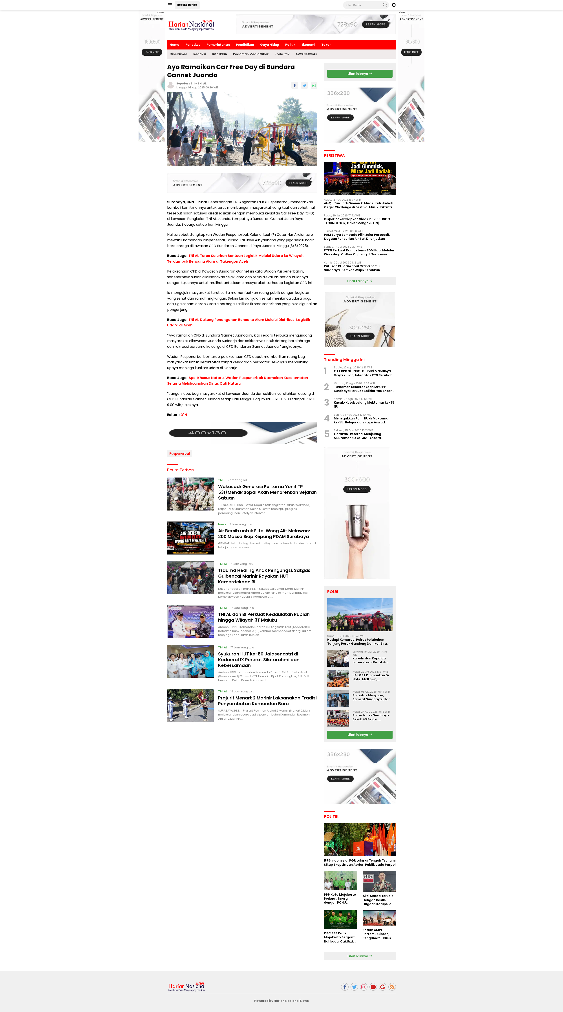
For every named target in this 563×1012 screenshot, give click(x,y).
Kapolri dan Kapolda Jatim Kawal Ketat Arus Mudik (371, 660)
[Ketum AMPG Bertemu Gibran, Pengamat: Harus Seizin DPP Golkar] (379, 918)
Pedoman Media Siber (251, 54)
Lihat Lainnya (358, 281)
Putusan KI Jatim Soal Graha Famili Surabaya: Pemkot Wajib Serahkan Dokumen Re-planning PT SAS (352, 268)
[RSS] (392, 987)
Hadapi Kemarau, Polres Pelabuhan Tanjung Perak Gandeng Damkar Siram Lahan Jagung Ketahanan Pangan (358, 642)
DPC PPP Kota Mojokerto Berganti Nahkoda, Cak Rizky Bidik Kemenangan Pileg (340, 937)
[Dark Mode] (393, 5)
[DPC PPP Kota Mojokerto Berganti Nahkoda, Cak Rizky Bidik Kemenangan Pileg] (340, 919)
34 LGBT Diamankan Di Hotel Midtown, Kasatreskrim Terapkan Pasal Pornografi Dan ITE (372, 677)
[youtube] (373, 987)
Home (174, 44)
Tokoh (326, 44)
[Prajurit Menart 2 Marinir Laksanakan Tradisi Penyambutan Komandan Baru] (190, 705)
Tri (192, 83)
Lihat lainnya (358, 73)
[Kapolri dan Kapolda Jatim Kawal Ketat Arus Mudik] (338, 658)
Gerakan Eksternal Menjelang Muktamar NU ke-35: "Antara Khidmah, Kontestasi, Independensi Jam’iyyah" (362, 436)
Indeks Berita (187, 5)
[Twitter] (354, 987)
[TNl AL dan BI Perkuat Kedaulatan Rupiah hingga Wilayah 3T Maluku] (190, 621)
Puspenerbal (179, 453)
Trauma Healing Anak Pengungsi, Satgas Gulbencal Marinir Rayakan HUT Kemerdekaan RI (264, 576)
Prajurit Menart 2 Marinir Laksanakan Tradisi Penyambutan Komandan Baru (267, 701)
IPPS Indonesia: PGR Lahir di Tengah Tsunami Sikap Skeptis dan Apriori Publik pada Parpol (360, 862)
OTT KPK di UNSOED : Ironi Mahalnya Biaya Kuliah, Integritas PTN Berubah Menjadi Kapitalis (363, 373)
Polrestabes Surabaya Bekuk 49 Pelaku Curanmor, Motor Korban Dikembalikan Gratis (371, 717)
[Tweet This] (304, 85)
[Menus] (169, 5)
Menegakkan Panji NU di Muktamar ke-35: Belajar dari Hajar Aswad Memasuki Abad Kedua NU (362, 420)
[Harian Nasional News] (187, 986)
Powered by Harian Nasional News (281, 1001)
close (160, 12)
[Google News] (382, 987)
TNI (220, 480)
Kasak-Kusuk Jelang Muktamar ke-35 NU (364, 404)
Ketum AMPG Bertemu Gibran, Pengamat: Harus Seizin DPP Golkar (377, 934)
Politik (290, 44)
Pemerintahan (218, 44)
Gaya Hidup (269, 44)
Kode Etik (282, 54)
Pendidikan (245, 44)
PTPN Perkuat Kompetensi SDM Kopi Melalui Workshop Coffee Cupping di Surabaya (359, 252)
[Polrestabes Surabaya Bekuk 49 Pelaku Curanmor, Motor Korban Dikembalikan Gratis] (338, 718)
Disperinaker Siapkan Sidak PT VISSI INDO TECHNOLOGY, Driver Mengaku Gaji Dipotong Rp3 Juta (357, 221)
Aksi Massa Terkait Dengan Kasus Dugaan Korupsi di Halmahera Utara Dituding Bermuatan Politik (379, 900)
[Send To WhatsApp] (314, 85)
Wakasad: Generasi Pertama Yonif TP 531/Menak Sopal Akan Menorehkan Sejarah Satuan (267, 492)
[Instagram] (363, 987)
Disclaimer (178, 54)
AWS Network (306, 54)
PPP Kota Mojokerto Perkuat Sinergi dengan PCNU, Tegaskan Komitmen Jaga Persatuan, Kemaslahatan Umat (340, 899)
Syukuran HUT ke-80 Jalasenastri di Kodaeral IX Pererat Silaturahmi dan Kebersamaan (259, 659)
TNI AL (202, 83)
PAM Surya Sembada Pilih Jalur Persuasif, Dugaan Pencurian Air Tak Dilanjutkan (357, 237)
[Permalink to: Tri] (170, 85)
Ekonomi (308, 44)
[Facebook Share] (294, 85)
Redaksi (199, 54)
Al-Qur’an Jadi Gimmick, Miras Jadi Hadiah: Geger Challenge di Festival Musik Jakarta (359, 205)
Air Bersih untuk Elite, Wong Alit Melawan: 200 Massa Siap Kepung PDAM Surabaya (264, 533)
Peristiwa (193, 44)
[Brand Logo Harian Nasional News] (191, 25)
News (222, 524)
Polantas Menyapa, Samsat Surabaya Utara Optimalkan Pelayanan (372, 697)
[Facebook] (345, 987)
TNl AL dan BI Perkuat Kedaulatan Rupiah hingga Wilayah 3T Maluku (264, 617)
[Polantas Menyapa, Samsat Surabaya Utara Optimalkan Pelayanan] (338, 698)
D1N (184, 414)
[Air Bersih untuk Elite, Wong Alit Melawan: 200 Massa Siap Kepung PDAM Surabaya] (190, 538)
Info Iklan (219, 54)
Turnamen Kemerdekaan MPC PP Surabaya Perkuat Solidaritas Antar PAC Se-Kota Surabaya (363, 389)
